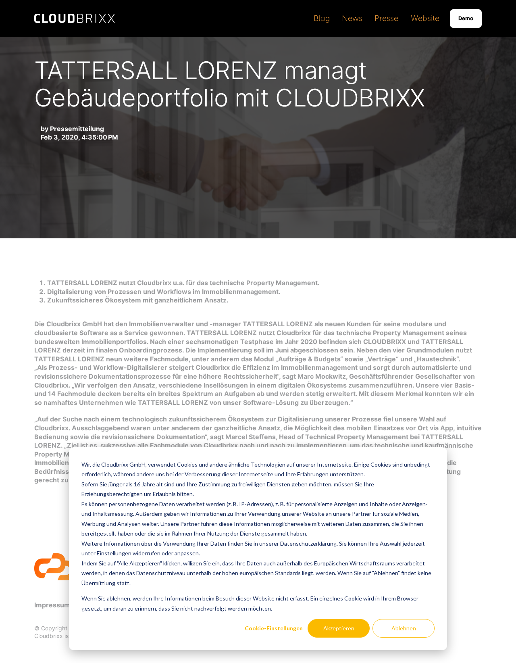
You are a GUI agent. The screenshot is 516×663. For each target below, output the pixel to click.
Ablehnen (403, 628)
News (352, 18)
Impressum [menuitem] (52, 605)
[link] (74, 18)
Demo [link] (465, 18)
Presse (386, 18)
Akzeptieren (338, 628)
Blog (322, 18)
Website (425, 18)
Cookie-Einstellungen (274, 628)
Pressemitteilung (77, 129)
